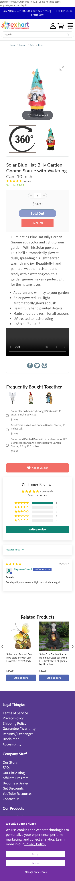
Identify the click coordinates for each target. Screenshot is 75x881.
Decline (36, 863)
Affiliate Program (16, 778)
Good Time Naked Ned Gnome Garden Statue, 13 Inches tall (38, 427)
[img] (13, 564)
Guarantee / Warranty (19, 728)
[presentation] (2, 646)
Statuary (23, 45)
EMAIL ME (38, 223)
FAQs (6, 767)
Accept (35, 854)
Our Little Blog (14, 772)
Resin (40, 45)
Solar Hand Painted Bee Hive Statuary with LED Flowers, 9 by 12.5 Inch (19, 658)
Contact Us (11, 799)
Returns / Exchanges (18, 734)
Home (12, 45)
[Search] (68, 35)
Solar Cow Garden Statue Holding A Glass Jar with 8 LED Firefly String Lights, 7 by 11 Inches (53, 659)
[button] (14, 181)
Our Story (10, 762)
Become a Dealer (15, 783)
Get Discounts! (14, 788)
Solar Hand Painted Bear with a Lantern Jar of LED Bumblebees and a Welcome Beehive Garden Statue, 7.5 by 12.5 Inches (39, 442)
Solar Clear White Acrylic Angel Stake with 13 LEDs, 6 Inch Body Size (36, 413)
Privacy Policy (13, 718)
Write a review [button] (37, 530)
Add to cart (21, 678)
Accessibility (12, 744)
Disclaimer (11, 739)
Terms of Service (15, 713)
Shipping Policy (14, 723)
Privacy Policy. (35, 844)
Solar (32, 45)
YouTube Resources (17, 793)
